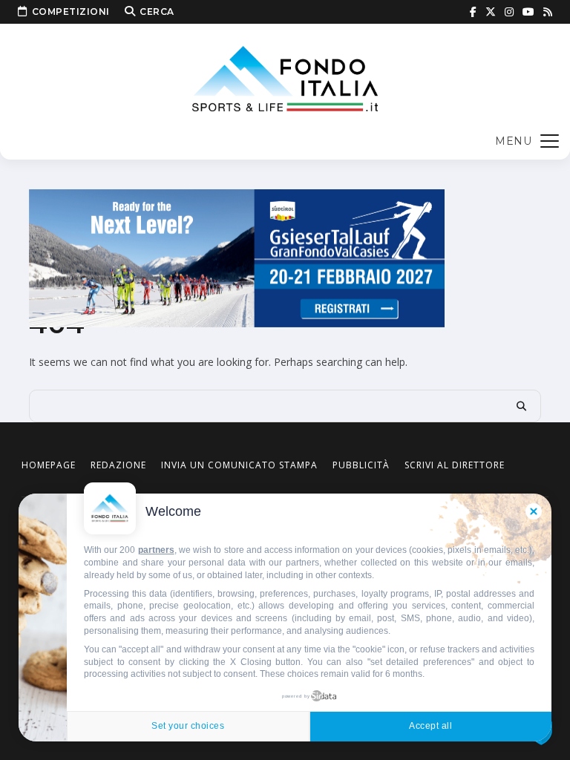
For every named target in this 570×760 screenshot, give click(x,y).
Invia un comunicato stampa (239, 465)
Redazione (118, 465)
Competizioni (71, 11)
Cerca (157, 11)
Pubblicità (361, 465)
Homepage (49, 465)
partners (156, 550)
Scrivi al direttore (454, 465)
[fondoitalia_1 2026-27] (237, 257)
